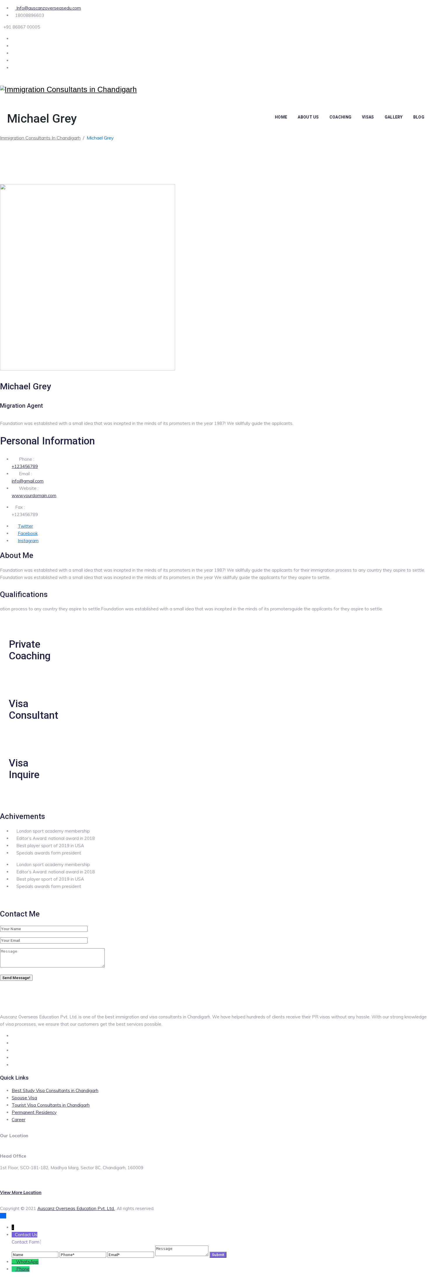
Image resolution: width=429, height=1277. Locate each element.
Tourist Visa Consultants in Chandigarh (51, 1105)
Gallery (394, 117)
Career (18, 1119)
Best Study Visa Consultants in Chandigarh (55, 1090)
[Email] (131, 1254)
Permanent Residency (34, 1112)
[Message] (182, 1254)
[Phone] (83, 1254)
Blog (418, 117)
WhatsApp (27, 1261)
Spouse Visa (24, 1098)
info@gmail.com (27, 481)
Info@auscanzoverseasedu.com (48, 8)
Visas (368, 117)
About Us (308, 117)
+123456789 (25, 466)
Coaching (340, 117)
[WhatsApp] (14, 1261)
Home (281, 117)
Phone (22, 1269)
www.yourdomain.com (34, 495)
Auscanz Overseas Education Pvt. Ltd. (76, 1208)
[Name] (36, 1254)
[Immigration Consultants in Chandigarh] (68, 89)
